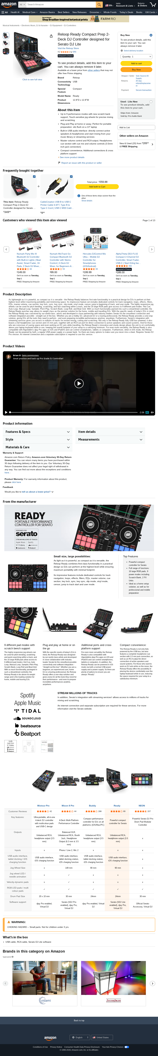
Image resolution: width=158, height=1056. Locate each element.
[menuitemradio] (147, 412)
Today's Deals (126, 12)
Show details (86, 201)
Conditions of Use (40, 1047)
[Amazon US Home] (50, 1039)
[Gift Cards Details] (156, 12)
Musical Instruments (11, 25)
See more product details (72, 157)
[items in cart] (153, 5)
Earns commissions (30, 355)
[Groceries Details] (100, 12)
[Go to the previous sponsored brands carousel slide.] (5, 983)
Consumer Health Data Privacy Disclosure (82, 1047)
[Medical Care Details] (36, 12)
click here (16, 482)
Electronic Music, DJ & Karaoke (35, 25)
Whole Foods (110, 12)
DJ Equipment (56, 25)
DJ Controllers (70, 25)
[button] (4, 12)
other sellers (94, 70)
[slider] (73, 412)
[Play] (5, 412)
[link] (57, 186)
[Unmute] (152, 412)
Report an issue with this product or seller (81, 163)
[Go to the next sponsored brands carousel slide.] (152, 983)
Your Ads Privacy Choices (112, 1047)
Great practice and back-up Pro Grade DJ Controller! (38, 358)
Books (139, 12)
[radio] (6, 36)
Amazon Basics (47, 12)
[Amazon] (9, 5)
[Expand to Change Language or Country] (88, 1037)
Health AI (15, 12)
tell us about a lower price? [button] (36, 492)
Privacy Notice (56, 1047)
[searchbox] (61, 5)
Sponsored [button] (7, 957)
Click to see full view (32, 79)
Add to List (124, 127)
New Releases (80, 12)
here (7, 472)
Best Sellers (63, 12)
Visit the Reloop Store (68, 48)
